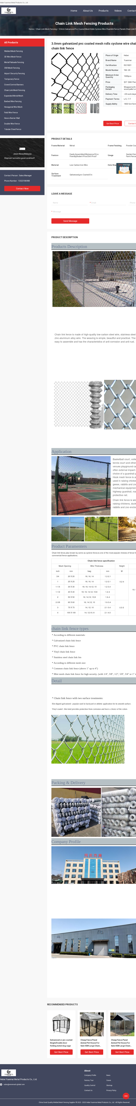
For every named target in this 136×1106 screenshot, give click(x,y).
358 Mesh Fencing (12, 68)
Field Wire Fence (11, 112)
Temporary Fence (11, 79)
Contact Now (22, 188)
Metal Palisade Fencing (14, 62)
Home (31, 29)
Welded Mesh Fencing (13, 51)
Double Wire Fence (12, 124)
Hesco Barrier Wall (12, 118)
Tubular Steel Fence (12, 129)
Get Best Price (113, 124)
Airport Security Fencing (14, 73)
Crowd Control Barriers (14, 85)
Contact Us (88, 1090)
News (108, 1075)
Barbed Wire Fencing (13, 101)
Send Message (70, 221)
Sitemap (109, 1085)
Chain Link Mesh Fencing (46, 29)
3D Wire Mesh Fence (12, 57)
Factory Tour (89, 1080)
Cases (108, 1080)
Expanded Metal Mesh (13, 96)
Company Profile (90, 1075)
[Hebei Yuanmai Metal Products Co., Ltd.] (8, 11)
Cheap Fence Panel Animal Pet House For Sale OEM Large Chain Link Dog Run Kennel (90, 1043)
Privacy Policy (111, 1090)
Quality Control (89, 1085)
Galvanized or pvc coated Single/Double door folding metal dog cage (61, 1043)
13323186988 (24, 181)
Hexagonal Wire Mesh (13, 107)
